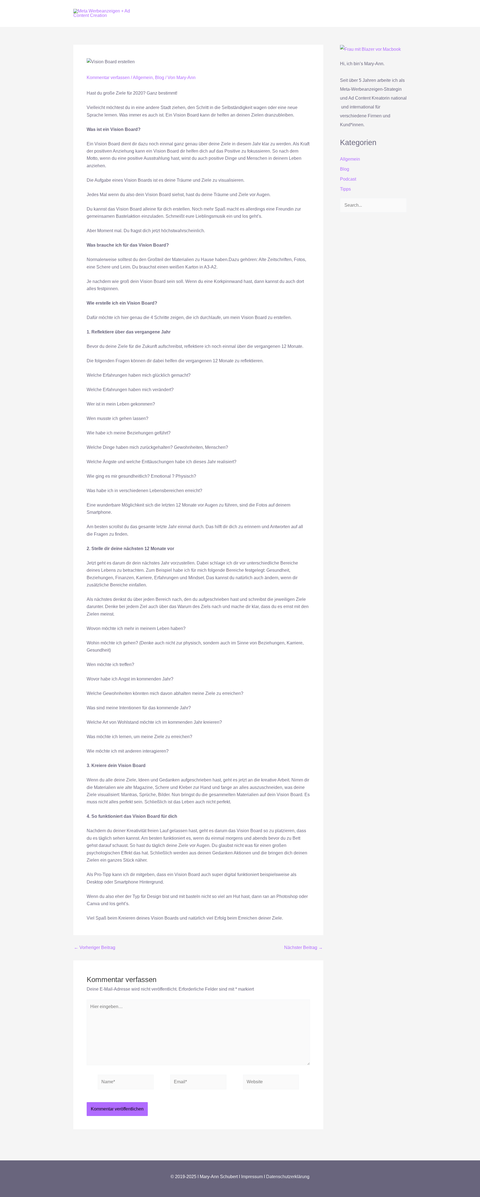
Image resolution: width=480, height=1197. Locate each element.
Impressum (252, 1176)
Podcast (348, 179)
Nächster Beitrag (303, 947)
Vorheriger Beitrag (94, 947)
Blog (159, 77)
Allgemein (143, 77)
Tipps (345, 189)
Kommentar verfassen (108, 77)
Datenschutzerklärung (287, 1176)
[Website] (271, 1083)
